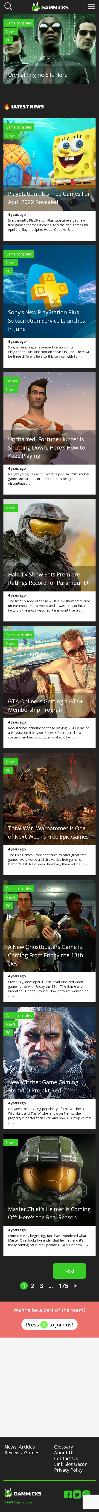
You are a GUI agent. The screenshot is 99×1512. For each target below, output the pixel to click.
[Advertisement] (49, 1387)
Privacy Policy (68, 1470)
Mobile (12, 381)
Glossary (63, 1447)
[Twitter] (77, 1497)
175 (63, 1286)
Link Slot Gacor (70, 1464)
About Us (64, 1452)
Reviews (13, 1452)
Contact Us (66, 1458)
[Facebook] (68, 1497)
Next (69, 1271)
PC (8, 40)
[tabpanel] (49, 49)
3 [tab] (56, 87)
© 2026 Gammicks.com (18, 1502)
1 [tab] (42, 87)
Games (31, 1452)
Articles (27, 1447)
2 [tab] (49, 87)
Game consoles (19, 23)
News (10, 31)
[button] (8, 9)
